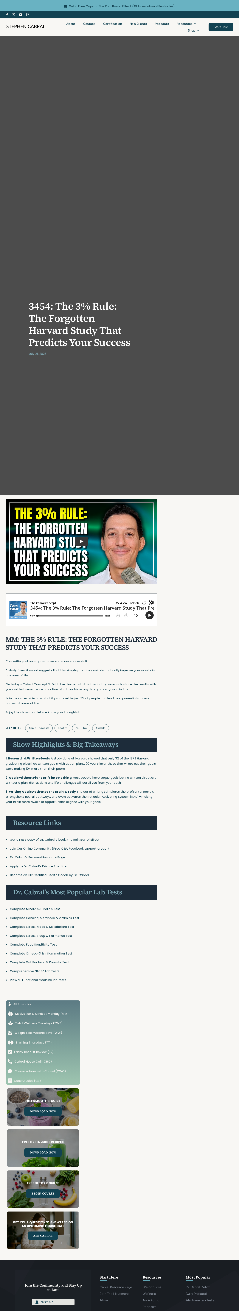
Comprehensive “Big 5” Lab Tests (34, 971)
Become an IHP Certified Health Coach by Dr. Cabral (49, 875)
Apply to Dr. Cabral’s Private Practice (38, 866)
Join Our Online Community (30, 848)
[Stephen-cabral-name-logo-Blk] (26, 25)
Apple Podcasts (39, 728)
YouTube (81, 728)
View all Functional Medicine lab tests (38, 980)
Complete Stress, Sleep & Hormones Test (41, 936)
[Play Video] (81, 541)
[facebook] (7, 14)
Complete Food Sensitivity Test (33, 944)
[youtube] (20, 14)
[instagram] (27, 14)
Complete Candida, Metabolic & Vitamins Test (44, 918)
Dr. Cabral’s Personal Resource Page (37, 857)
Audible (101, 728)
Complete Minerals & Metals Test (35, 909)
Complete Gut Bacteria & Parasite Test (39, 962)
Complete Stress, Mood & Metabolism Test (42, 927)
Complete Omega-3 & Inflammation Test (41, 953)
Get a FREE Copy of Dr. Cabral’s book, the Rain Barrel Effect (55, 839)
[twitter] (13, 14)
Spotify (62, 728)
